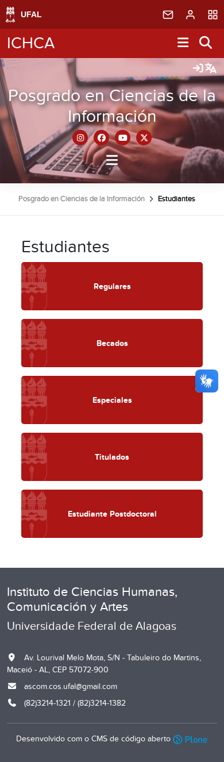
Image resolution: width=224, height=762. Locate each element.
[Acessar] (198, 68)
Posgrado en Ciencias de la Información (112, 106)
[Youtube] (122, 137)
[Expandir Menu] (183, 43)
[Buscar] (206, 43)
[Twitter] (144, 137)
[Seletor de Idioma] (210, 68)
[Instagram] (80, 137)
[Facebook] (101, 137)
